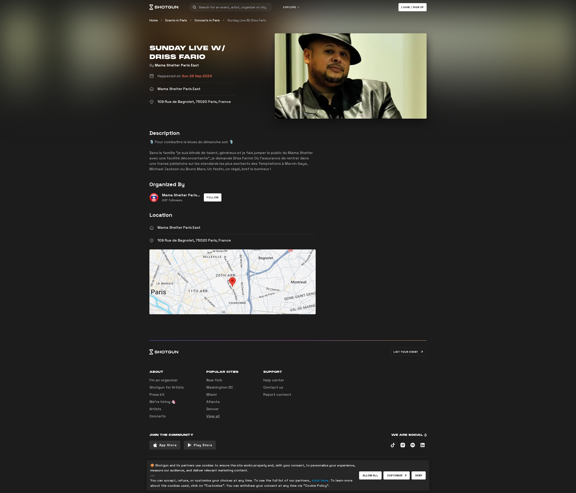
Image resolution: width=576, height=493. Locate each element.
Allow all (370, 475)
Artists (155, 409)
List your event (406, 352)
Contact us (273, 387)
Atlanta (213, 401)
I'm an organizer (163, 380)
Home (153, 20)
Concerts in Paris (207, 20)
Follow (213, 197)
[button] (212, 197)
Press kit (156, 394)
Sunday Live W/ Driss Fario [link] (246, 20)
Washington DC (219, 387)
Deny (418, 475)
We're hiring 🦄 (162, 401)
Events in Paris (176, 20)
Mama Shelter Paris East (177, 65)
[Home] (163, 7)
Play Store (203, 445)
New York (214, 380)
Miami (211, 394)
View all (213, 416)
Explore (289, 7)
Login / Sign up (412, 7)
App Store (168, 445)
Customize (395, 475)
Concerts (157, 416)
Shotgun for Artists (166, 387)
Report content (277, 394)
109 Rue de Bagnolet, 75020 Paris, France (194, 240)
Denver (212, 409)
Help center (273, 380)
